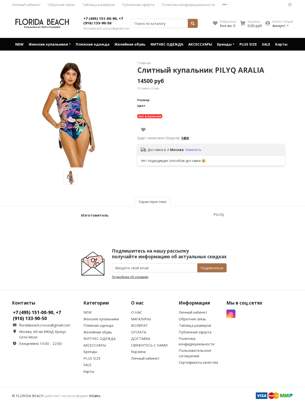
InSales (95, 395)
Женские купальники (48, 44)
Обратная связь (61, 4)
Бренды (224, 44)
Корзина (138, 351)
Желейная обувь (129, 44)
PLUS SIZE (248, 44)
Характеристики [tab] (152, 201)
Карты (281, 44)
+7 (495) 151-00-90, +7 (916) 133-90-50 (103, 21)
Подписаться (212, 267)
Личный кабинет (26, 4)
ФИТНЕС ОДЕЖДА (166, 44)
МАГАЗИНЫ (141, 318)
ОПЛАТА (138, 332)
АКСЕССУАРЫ (200, 44)
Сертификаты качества (198, 362)
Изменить (193, 149)
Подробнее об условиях (130, 277)
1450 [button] (185, 138)
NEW (19, 44)
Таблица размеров (98, 4)
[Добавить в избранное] (143, 129)
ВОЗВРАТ (139, 325)
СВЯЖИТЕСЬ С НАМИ (149, 345)
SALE (266, 44)
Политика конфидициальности (188, 4)
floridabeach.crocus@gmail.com (106, 28)
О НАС (136, 312)
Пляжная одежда (92, 44)
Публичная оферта (138, 4)
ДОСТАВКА (140, 338)
